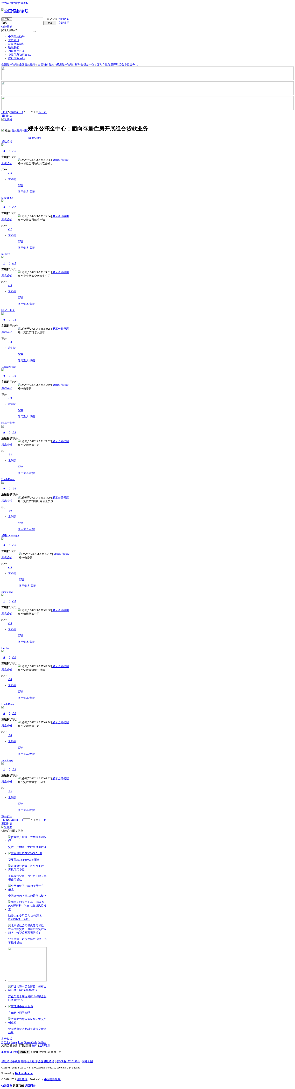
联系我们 (13, 47)
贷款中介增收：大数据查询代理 (27, 847)
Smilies (42, 1042)
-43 (14, 263)
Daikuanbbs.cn (24, 1073)
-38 (14, 319)
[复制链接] (34, 137)
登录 (35, 1045)
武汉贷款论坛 (16, 43)
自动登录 (52, 19)
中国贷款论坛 (52, 1079)
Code (34, 1042)
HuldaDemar (8, 479)
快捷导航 (6, 26)
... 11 (20, 112)
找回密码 (63, 18)
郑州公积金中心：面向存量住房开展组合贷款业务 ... (106, 64)
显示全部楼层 (60, 159)
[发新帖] (6, 119)
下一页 (42, 112)
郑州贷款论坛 (64, 64)
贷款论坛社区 (20, 130)
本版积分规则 (9, 1052)
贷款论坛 (6, 141)
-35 (14, 545)
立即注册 (63, 22)
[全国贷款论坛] (15, 11)
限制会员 (6, 163)
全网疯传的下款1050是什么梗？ (27, 895)
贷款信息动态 (19, 54)
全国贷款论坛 (16, 36)
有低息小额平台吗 (19, 1012)
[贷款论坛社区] (2, 130)
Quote (27, 1042)
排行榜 (16, 58)
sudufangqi (7, 591)
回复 (20, 185)
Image (14, 1042)
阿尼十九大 (8, 310)
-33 (14, 601)
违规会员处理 (16, 51)
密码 (4, 22)
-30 (14, 375)
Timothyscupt (8, 366)
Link (20, 1042)
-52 (14, 207)
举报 (32, 191)
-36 (14, 151)
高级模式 (6, 1038)
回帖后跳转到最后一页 (47, 1052)
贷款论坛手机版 (10, 1061)
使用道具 (23, 191)
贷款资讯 (13, 40)
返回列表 (6, 115)
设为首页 (6, 3)
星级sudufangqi (10, 535)
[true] (34, 31)
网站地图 (87, 1061)
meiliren (5, 254)
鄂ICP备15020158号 (68, 1061)
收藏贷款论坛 (20, 3)
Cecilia (5, 648)
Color (7, 1042)
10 (16, 112)
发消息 (12, 179)
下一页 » (6, 816)
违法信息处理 (29, 1061)
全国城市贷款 (46, 64)
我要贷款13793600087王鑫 (24, 859)
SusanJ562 (7, 197)
